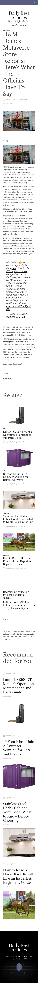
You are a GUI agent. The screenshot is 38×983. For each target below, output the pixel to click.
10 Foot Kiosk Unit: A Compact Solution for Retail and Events (15, 477)
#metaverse (20, 271)
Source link (7, 379)
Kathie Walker (23, 99)
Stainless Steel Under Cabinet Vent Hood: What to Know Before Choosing (18, 519)
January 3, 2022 (15, 316)
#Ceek (9, 271)
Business (6, 471)
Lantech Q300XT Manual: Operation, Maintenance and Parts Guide (18, 434)
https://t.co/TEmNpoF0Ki (18, 308)
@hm (13, 268)
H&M (5, 167)
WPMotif (23, 959)
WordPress (23, 956)
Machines (7, 429)
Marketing (7, 30)
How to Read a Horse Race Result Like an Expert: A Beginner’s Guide (18, 561)
